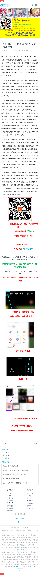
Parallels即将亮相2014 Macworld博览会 (15, 470)
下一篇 (35, 443)
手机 (30, 496)
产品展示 (30, 490)
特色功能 (10, 503)
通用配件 (30, 498)
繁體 (20, 570)
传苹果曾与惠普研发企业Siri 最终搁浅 (14, 474)
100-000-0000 (20, 518)
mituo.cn (32, 567)
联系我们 (10, 501)
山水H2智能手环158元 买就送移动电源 (15, 483)
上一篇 (5, 443)
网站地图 (10, 506)
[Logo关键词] (5, 5)
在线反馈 (10, 498)
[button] (2, 23)
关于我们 (10, 490)
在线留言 (10, 496)
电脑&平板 (30, 493)
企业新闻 (6, 453)
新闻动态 (30, 500)
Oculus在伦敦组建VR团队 (11, 479)
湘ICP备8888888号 (20, 550)
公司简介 (10, 493)
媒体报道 (6, 458)
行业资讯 (6, 455)
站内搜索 (10, 511)
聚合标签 (10, 508)
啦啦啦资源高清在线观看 (10, 466)
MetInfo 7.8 (16, 567)
